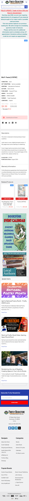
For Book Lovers (20, 453)
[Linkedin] (12, 122)
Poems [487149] (21, 201)
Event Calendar (5, 444)
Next (27, 196)
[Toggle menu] (2, 2)
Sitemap (3, 460)
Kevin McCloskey (5, 480)
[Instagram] (13, 428)
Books (17, 442)
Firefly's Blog (4, 458)
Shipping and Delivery (6, 447)
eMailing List (4, 455)
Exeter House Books (6, 472)
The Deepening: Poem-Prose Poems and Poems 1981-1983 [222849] (7, 204)
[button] (14, 232)
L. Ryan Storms (19, 482)
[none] (14, 57)
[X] (19, 428)
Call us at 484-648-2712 (14, 424)
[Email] (6, 122)
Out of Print (4, 475)
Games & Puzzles (20, 447)
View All (17, 485)
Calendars (18, 450)
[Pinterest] (15, 122)
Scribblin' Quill (4, 477)
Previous (2, 196)
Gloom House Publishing (21, 472)
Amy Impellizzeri (5, 483)
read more (4, 312)
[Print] (9, 122)
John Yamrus (18, 475)
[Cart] (26, 2)
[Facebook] (2, 122)
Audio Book (19, 444)
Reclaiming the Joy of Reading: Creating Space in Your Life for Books (13, 370)
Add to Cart (7, 198)
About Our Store (5, 442)
